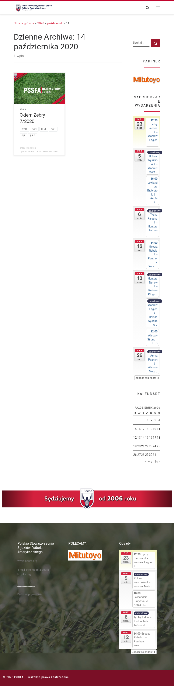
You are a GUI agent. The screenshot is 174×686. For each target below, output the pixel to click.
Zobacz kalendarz (146, 377)
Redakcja (31, 148)
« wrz (149, 461)
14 (143, 437)
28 (143, 454)
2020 (40, 23)
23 (150, 446)
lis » (157, 461)
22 (147, 446)
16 (150, 437)
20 (139, 446)
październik (55, 23)
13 (139, 437)
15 (147, 437)
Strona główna (24, 23)
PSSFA (19, 677)
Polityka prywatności (30, 594)
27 (139, 454)
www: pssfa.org (27, 560)
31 (154, 454)
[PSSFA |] (33, 7)
